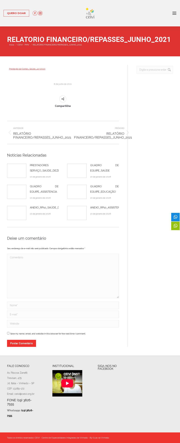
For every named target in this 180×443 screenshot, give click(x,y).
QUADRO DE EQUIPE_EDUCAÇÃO (104, 189)
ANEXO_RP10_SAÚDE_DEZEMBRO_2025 (54, 207)
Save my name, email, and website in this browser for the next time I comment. (48, 333)
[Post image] (16, 171)
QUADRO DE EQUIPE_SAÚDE (104, 168)
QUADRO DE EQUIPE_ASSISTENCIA (44, 189)
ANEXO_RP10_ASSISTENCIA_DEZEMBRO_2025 (118, 207)
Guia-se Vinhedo (101, 437)
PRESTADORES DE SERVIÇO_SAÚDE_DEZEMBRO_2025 (52, 168)
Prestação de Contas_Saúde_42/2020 (27, 69)
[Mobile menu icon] (174, 13)
